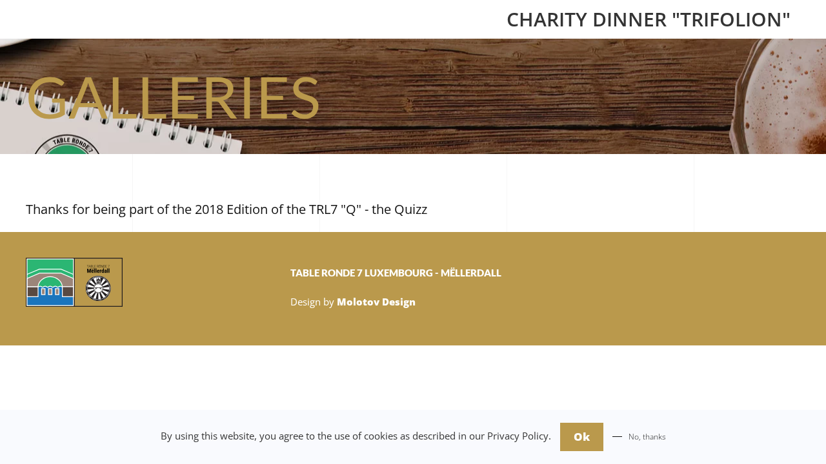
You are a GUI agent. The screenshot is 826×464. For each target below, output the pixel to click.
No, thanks (647, 436)
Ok (582, 436)
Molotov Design (376, 301)
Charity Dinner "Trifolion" (649, 19)
